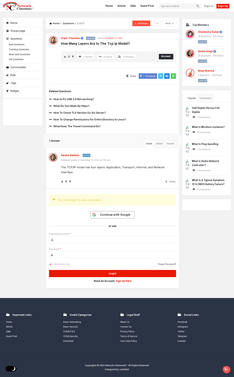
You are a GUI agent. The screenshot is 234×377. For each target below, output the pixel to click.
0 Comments (203, 132)
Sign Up (223, 6)
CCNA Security (70, 336)
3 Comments (203, 117)
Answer (166, 56)
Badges (14, 90)
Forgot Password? (167, 264)
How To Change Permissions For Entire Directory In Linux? (89, 119)
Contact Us (126, 326)
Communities (18, 67)
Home (109, 5)
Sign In (209, 6)
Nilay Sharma (206, 70)
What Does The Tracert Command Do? (77, 126)
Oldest (159, 143)
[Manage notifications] (225, 369)
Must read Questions (19, 54)
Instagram (183, 326)
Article (122, 5)
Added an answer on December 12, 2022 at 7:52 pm (85, 160)
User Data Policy (128, 341)
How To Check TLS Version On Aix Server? (79, 112)
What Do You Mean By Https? (71, 105)
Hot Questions (16, 59)
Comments (205, 98)
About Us (124, 322)
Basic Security (70, 326)
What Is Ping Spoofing (205, 144)
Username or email (60, 233)
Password (55, 249)
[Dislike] (73, 56)
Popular (192, 98)
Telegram (182, 336)
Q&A (133, 5)
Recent (170, 143)
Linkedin (182, 341)
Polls (13, 75)
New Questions (16, 44)
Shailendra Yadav (208, 31)
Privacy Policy (127, 331)
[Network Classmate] (21, 6)
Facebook (182, 322)
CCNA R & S (69, 331)
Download (68, 341)
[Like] (65, 56)
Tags (13, 83)
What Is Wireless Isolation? (208, 127)
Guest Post (147, 5)
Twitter (181, 331)
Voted (149, 143)
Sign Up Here (123, 280)
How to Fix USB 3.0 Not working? (73, 99)
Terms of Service (128, 336)
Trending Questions (19, 49)
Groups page (18, 30)
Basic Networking (72, 322)
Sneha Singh (205, 51)
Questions (16, 38)
